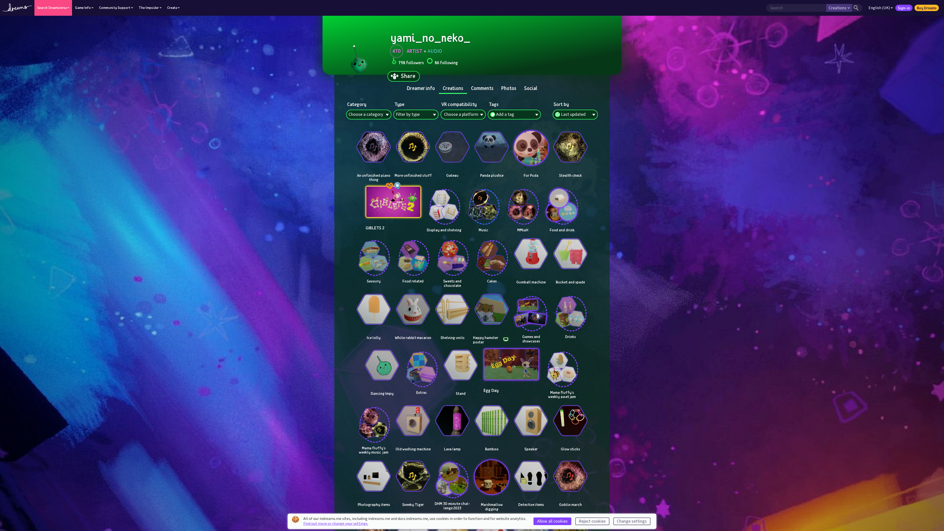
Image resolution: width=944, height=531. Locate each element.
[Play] (373, 167)
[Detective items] (531, 476)
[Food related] (413, 253)
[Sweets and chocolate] (452, 253)
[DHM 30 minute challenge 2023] (452, 476)
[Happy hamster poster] (491, 309)
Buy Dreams (926, 7)
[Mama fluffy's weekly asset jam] (562, 365)
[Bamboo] (491, 420)
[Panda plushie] (491, 147)
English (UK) (879, 8)
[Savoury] (373, 253)
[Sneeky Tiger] (413, 476)
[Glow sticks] (570, 420)
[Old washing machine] (413, 420)
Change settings (632, 521)
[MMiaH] (522, 202)
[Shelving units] (452, 309)
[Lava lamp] (452, 420)
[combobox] (575, 114)
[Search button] (857, 8)
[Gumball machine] (531, 253)
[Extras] (421, 365)
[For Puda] (531, 148)
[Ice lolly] (373, 309)
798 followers (411, 62)
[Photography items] (373, 476)
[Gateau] (452, 147)
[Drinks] (570, 309)
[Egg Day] (511, 364)
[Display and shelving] (444, 202)
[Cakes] (491, 253)
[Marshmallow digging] (491, 477)
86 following (446, 62)
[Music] (483, 202)
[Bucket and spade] (570, 253)
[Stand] (460, 365)
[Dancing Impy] (382, 365)
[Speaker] (531, 420)
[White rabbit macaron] (413, 309)
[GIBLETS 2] (393, 202)
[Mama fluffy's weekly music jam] (373, 420)
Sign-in (904, 7)
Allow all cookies (552, 521)
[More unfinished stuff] (413, 147)
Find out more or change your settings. (335, 524)
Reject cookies (592, 521)
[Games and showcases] (531, 309)
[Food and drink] (562, 202)
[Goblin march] (570, 476)
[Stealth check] (570, 147)
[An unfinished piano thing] (373, 147)
